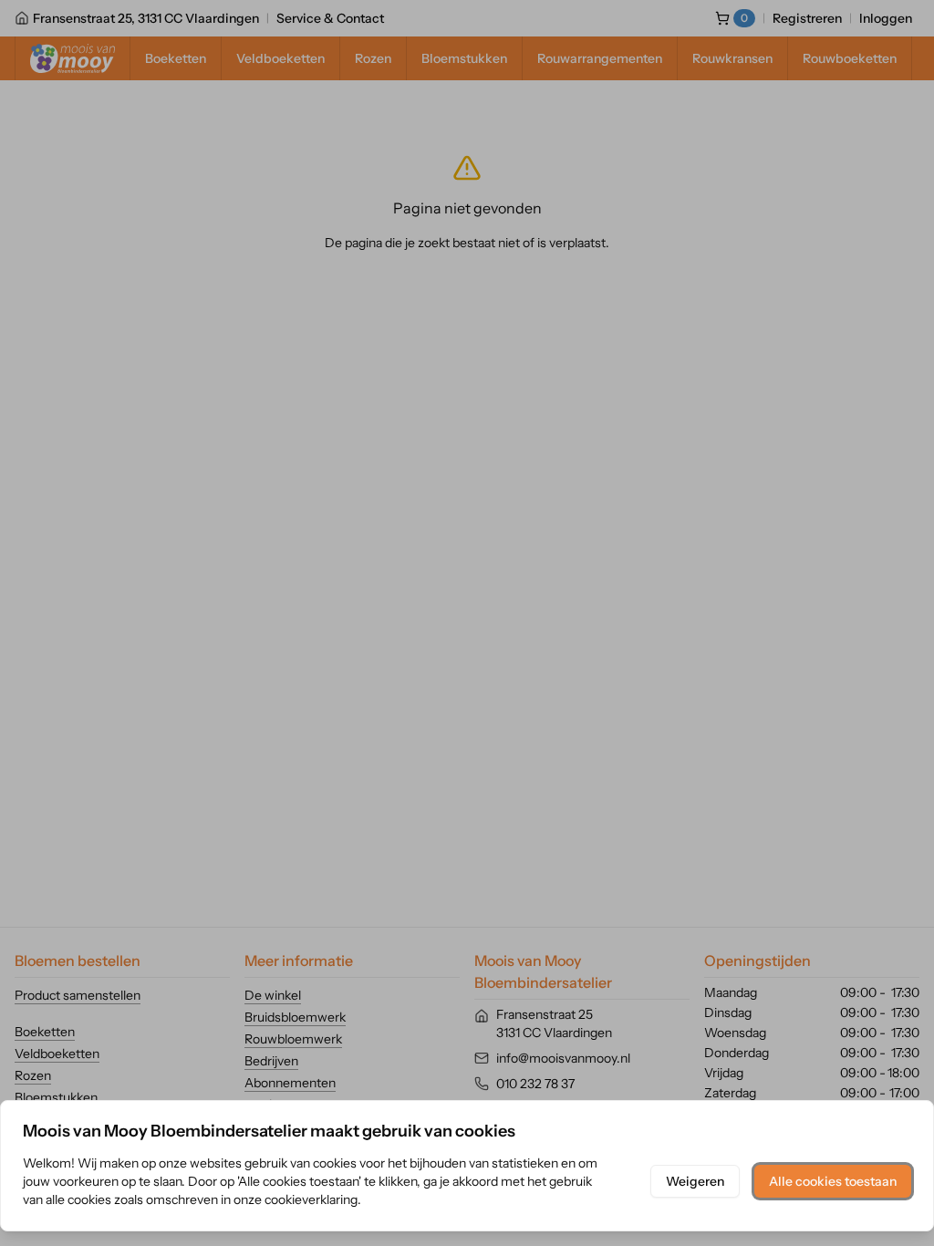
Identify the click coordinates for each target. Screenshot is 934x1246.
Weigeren (695, 1181)
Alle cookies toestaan (833, 1181)
